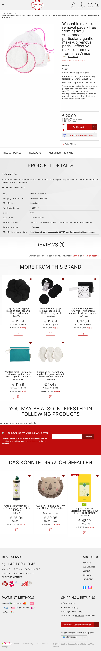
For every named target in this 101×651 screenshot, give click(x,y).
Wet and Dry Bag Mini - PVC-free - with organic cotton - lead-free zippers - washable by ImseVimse (83, 312)
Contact (86, 571)
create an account (91, 255)
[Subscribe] (88, 436)
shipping (79, 119)
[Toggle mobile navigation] (3, 5)
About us (87, 562)
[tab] (15, 255)
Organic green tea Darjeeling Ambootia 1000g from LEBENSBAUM (84, 510)
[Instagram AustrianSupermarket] (90, 587)
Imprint (16, 644)
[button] (73, 5)
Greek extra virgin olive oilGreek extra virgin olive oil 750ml (16, 508)
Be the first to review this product (73, 61)
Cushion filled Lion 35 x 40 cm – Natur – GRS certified (50, 507)
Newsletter (88, 579)
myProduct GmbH (73, 644)
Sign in (76, 255)
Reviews (34, 153)
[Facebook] (84, 587)
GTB (37, 644)
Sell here (87, 575)
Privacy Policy (27, 644)
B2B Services (89, 567)
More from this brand (61, 153)
